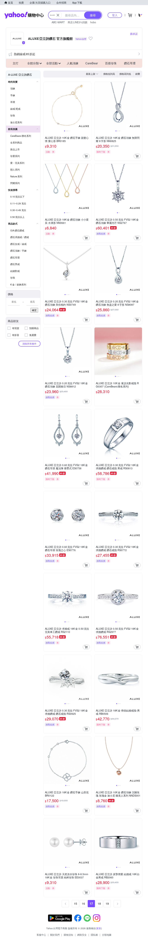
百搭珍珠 (111, 63)
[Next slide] (88, 105)
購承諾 (134, 34)
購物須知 (68, 934)
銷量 (137, 74)
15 (75, 903)
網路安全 (82, 934)
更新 (98, 928)
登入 (114, 15)
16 (83, 903)
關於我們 (55, 934)
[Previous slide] (45, 105)
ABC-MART (58, 22)
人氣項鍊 (72, 63)
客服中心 (41, 934)
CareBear (91, 63)
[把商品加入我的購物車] (86, 156)
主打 (15, 63)
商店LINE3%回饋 (77, 22)
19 (107, 903)
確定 (34, 310)
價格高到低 (125, 74)
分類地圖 (106, 934)
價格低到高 (109, 74)
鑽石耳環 (130, 63)
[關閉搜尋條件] (58, 15)
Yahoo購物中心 (24, 15)
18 (99, 903)
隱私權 (94, 934)
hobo (93, 22)
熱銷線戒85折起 (24, 54)
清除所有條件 (29, 343)
